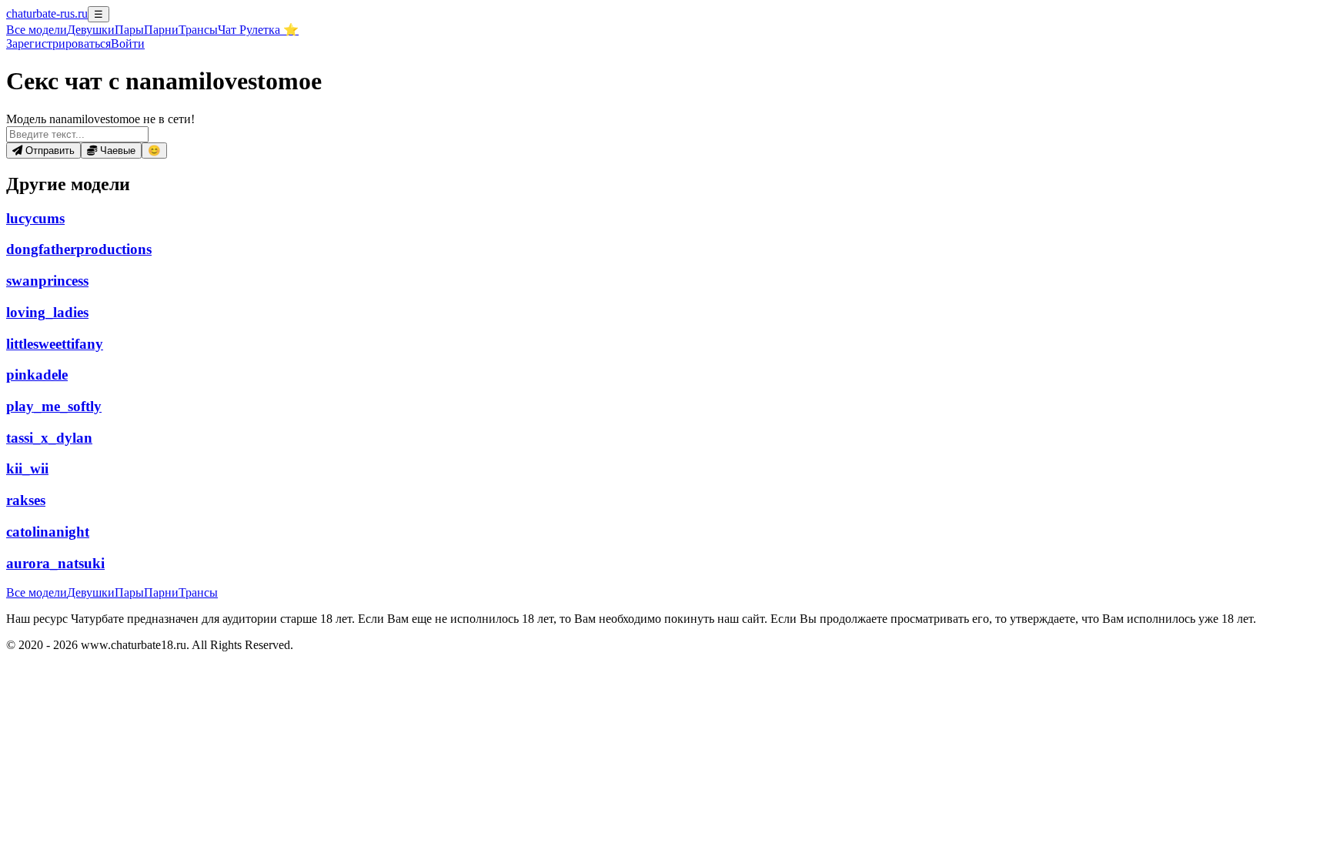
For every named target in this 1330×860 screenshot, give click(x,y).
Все (36, 29)
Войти (128, 43)
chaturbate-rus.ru (47, 13)
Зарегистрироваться (58, 43)
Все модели (36, 592)
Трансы (198, 29)
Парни (161, 29)
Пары (129, 29)
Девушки (91, 29)
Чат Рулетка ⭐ (258, 29)
